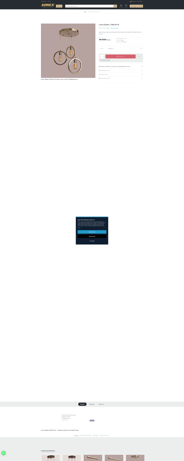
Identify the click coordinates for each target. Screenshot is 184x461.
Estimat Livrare (104, 74)
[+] (104, 56)
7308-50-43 (95, 435)
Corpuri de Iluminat (104, 435)
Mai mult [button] (101, 33)
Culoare (101, 48)
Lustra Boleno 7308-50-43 (85, 435)
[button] (120, 56)
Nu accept (92, 240)
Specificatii (91, 404)
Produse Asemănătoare (48, 451)
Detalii (79, 227)
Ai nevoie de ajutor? (105, 78)
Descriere (82, 404)
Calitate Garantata (105, 70)
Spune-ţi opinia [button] (114, 28)
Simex (122, 40)
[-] (101, 56)
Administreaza (92, 236)
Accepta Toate (92, 231)
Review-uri (101, 404)
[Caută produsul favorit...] (115, 6)
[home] (85, 11)
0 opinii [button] (107, 28)
